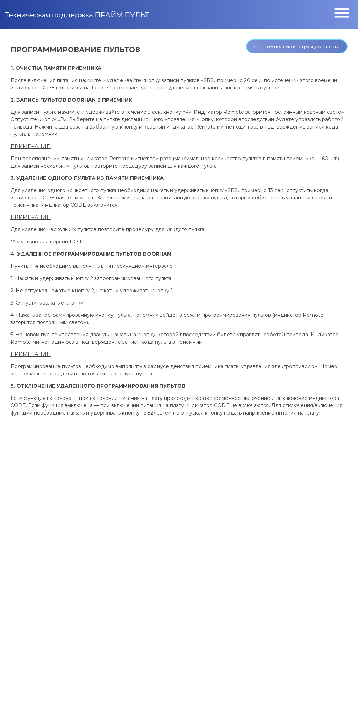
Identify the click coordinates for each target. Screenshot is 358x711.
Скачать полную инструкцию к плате (297, 46)
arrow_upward (342, 695)
